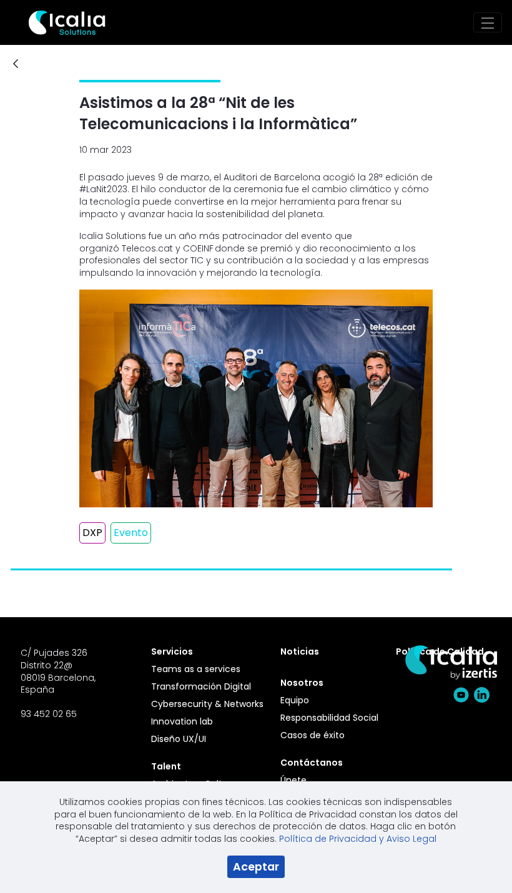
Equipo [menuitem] (294, 700)
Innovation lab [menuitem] (182, 721)
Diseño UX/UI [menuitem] (178, 739)
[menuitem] (209, 651)
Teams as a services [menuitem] (195, 669)
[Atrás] (16, 65)
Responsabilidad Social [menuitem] (329, 717)
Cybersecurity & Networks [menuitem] (207, 704)
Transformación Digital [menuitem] (201, 686)
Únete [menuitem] (293, 780)
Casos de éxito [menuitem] (312, 735)
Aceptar (256, 866)
